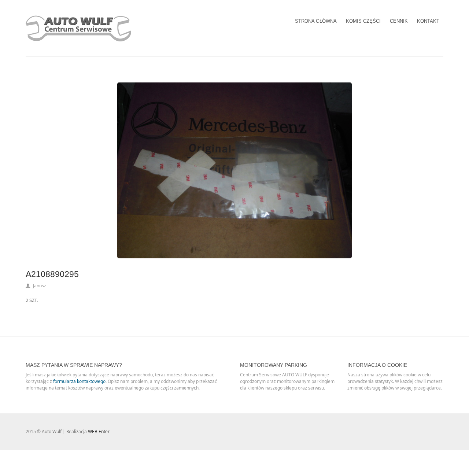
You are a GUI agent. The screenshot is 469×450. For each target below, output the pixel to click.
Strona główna (316, 21)
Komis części (363, 21)
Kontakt (428, 21)
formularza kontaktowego (79, 381)
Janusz (39, 286)
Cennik (399, 21)
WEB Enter (99, 431)
